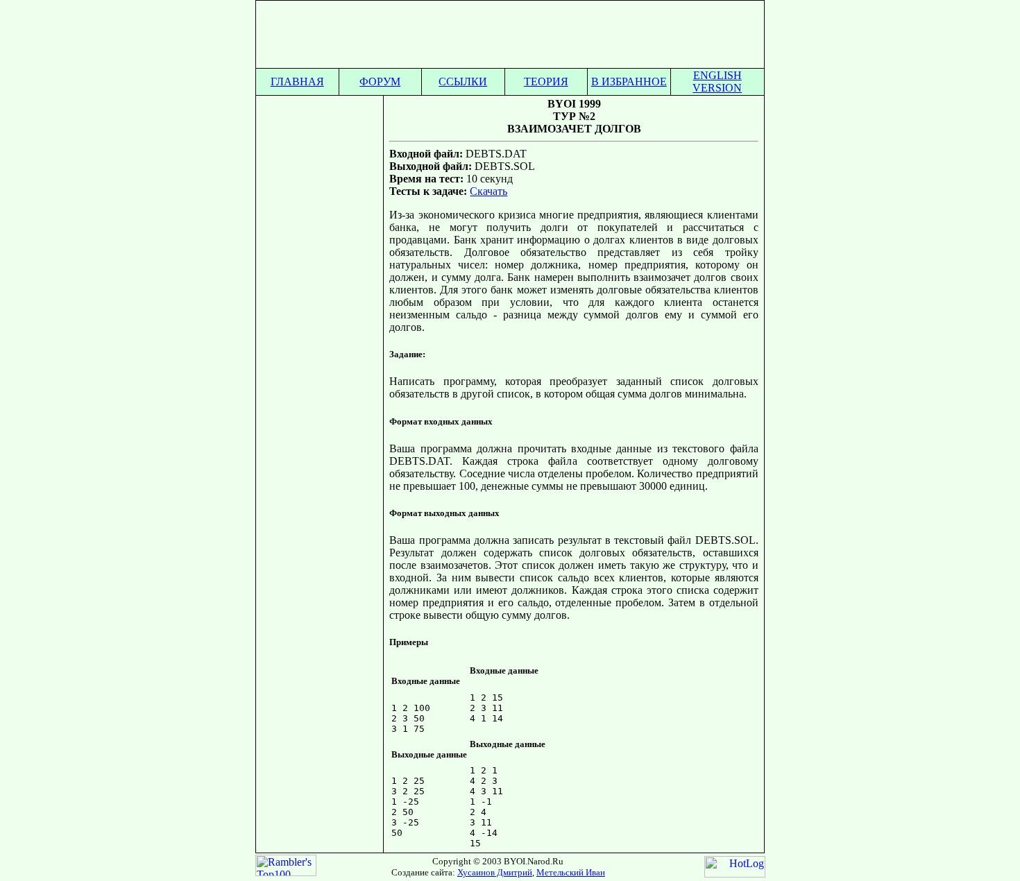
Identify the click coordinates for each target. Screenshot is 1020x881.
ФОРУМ (379, 81)
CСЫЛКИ (463, 81)
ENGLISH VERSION (717, 81)
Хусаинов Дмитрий (494, 872)
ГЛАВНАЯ (297, 81)
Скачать (488, 191)
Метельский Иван (570, 872)
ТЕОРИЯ (546, 81)
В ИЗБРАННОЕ (629, 81)
